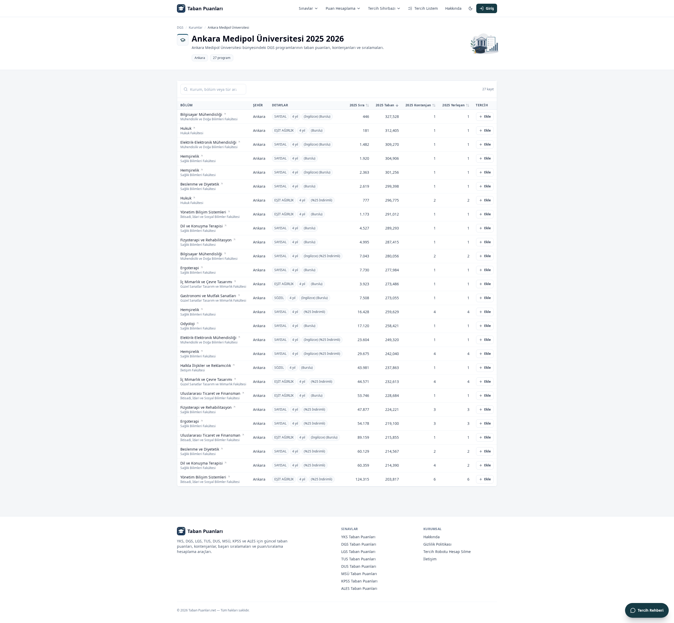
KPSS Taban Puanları (359, 581)
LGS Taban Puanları (358, 551)
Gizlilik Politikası (437, 544)
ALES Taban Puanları (359, 588)
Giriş (490, 8)
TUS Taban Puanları (358, 558)
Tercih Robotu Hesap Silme (447, 551)
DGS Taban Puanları (358, 544)
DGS (180, 28)
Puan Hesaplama (340, 8)
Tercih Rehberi (650, 610)
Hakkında (453, 8)
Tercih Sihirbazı (381, 8)
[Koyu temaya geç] (470, 8)
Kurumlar (195, 28)
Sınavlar (306, 8)
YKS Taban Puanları (358, 536)
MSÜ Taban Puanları (359, 573)
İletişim (430, 558)
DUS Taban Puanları (358, 566)
